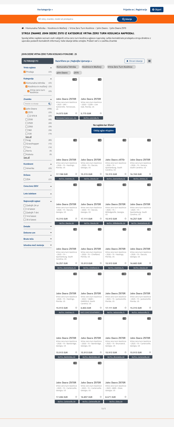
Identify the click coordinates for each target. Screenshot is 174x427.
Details (27, 226)
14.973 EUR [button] (62, 113)
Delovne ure (29, 233)
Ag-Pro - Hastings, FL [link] (66, 178)
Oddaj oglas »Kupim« (103, 130)
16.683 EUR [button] (136, 263)
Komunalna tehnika (35, 28)
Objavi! (158, 9)
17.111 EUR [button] (86, 219)
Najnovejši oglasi (32, 201)
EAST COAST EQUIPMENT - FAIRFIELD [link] (95, 312)
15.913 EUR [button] (111, 219)
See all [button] (28, 136)
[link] (66, 86)
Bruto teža (29, 239)
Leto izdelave (30, 194)
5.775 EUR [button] (86, 113)
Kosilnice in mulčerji (57, 28)
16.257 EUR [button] (136, 219)
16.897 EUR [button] (86, 397)
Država (27, 175)
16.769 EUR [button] (136, 174)
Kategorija (29, 79)
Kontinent (28, 164)
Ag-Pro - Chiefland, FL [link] (91, 268)
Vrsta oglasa (30, 67)
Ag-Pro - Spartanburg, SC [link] (116, 178)
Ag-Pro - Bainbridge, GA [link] (66, 357)
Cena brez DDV (31, 186)
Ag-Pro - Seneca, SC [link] (140, 178)
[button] (37, 61)
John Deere (102, 28)
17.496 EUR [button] (62, 397)
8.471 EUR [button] (110, 397)
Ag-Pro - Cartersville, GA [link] (140, 357)
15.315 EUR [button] (86, 174)
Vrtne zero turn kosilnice (82, 28)
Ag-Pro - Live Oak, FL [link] (91, 118)
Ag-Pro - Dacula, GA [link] (91, 178)
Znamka (27, 99)
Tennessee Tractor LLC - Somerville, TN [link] (70, 118)
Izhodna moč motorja (34, 245)
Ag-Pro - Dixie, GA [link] (115, 401)
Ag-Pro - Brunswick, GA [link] (115, 357)
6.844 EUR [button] (86, 308)
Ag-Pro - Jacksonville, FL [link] (116, 312)
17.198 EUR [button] (62, 174)
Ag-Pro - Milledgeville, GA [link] (116, 223)
